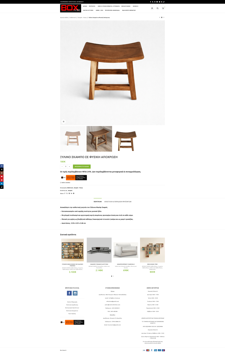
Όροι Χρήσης (72, 313)
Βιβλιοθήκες (74, 267)
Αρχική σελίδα (64, 17)
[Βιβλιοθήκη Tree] (152, 250)
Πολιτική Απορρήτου (72, 310)
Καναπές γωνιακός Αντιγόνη (99, 264)
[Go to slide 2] (113, 276)
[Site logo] (70, 8)
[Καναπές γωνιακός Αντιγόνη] (99, 250)
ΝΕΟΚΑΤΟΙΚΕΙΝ (66, 267)
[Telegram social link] (74, 193)
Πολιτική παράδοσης (72, 304)
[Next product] (164, 17)
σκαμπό (70, 190)
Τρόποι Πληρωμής (72, 302)
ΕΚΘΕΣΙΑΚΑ (152, 269)
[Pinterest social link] (159, 2)
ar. (66, 190)
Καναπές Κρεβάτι (125, 266)
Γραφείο (80, 267)
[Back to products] (162, 17)
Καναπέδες (100, 266)
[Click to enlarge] (63, 121)
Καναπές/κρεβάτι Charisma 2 (126, 264)
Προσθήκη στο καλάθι (82, 166)
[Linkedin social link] (162, 2)
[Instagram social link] (155, 2)
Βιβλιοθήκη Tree (152, 264)
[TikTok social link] (164, 2)
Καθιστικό (73, 17)
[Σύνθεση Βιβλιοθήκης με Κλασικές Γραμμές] (72, 250)
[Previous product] (160, 17)
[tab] (98, 200)
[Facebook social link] (150, 2)
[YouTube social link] (157, 2)
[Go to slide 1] (111, 276)
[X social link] (153, 2)
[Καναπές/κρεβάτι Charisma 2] (125, 250)
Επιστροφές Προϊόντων (72, 307)
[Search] (157, 8)
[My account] (152, 8)
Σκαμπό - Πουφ (82, 17)
